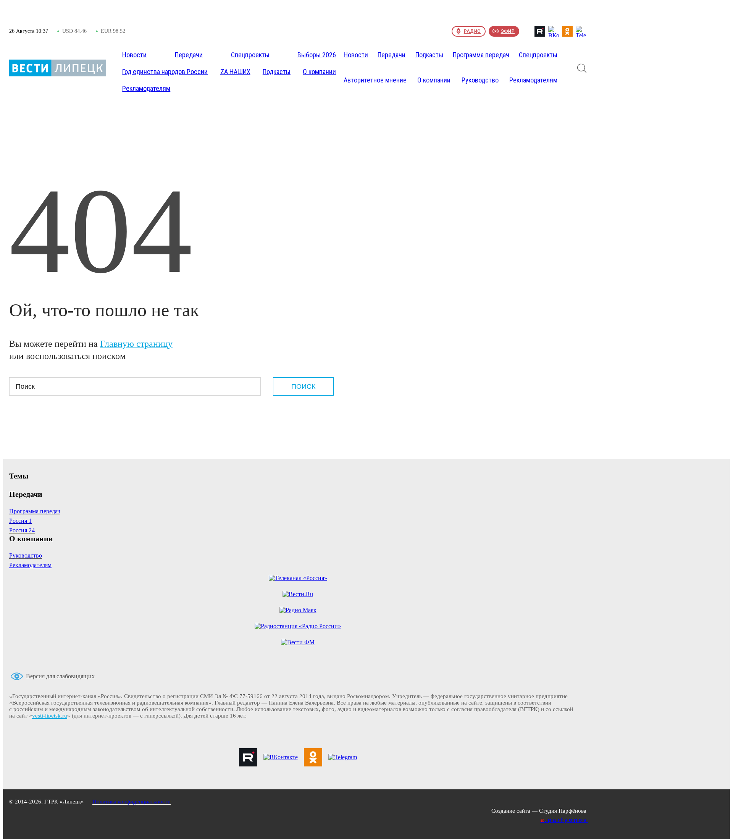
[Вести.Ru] (298, 594)
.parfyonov (564, 819)
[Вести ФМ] (298, 642)
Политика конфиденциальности (131, 802)
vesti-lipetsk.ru (49, 716)
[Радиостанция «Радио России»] (298, 626)
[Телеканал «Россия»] (298, 578)
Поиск (303, 386)
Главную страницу (136, 344)
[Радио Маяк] (297, 610)
